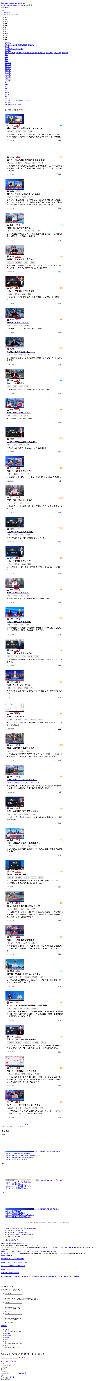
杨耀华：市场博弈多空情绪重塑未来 (17, 1153)
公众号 (7, 1329)
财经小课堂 (57, 53)
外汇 (6, 87)
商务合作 (20, 1232)
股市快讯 (24, 45)
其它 (6, 96)
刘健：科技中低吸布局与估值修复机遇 (47, 1151)
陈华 (11, 745)
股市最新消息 (13, 1243)
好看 (6, 57)
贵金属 (7, 93)
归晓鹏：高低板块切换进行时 (15, 1213)
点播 (19, 45)
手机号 (3, 1369)
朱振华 (12, 468)
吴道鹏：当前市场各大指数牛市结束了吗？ (48, 1180)
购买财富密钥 (11, 5)
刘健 (11, 125)
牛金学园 (8, 51)
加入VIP (3, 5)
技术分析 (8, 71)
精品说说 (14, 49)
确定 (20, 1357)
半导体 (3, 1135)
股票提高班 (19, 53)
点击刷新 (8, 1311)
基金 (19, 104)
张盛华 (12, 319)
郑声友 (12, 871)
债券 (6, 83)
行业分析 (8, 75)
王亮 (11, 288)
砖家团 (7, 47)
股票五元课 (41, 53)
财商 (6, 61)
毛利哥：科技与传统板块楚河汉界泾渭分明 (19, 1215)
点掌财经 (8, 43)
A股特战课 (11, 53)
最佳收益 (8, 100)
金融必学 (34, 53)
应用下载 (14, 1230)
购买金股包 (20, 5)
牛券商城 (65, 53)
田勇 (11, 840)
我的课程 (8, 1333)
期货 (6, 85)
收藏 (59, 140)
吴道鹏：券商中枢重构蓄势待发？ (16, 1188)
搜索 (21, 1126)
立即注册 (11, 1377)
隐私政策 (33, 1228)
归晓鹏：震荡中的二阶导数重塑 (16, 1159)
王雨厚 (12, 439)
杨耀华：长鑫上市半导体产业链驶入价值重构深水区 (22, 1155)
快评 (6, 59)
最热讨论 (20, 100)
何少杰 (12, 349)
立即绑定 (4, 1326)
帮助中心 (14, 1232)
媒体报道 (20, 1228)
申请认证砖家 (15, 1234)
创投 (6, 91)
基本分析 (8, 73)
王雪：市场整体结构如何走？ (15, 1184)
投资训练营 (27, 53)
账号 (2, 1363)
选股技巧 (8, 69)
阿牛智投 (8, 102)
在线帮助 (31, 45)
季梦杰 (12, 1036)
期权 (6, 89)
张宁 (11, 1102)
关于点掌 (14, 1228)
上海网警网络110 (6, 1255)
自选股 (7, 1337)
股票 (12, 104)
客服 (6, 1341)
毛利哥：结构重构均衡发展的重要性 (46, 1209)
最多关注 (14, 100)
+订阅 (16, 125)
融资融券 (8, 94)
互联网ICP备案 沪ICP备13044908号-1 (13, 1247)
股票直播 (8, 45)
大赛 (6, 98)
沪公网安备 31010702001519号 (11, 1253)
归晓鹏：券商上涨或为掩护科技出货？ (18, 1186)
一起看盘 (8, 104)
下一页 (25, 1124)
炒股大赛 (27, 100)
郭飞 (11, 903)
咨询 (6, 1345)
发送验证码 (22, 1373)
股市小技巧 (49, 53)
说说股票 (8, 49)
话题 (6, 55)
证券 (3, 1163)
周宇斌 (12, 971)
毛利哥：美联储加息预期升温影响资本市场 (19, 1157)
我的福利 (8, 1335)
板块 (15, 104)
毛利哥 (12, 256)
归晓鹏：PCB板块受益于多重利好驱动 (18, 1182)
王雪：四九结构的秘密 (13, 1211)
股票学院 (21, 1243)
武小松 (12, 157)
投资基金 (8, 81)
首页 (6, 53)
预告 (15, 45)
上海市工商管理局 (7, 1269)
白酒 (3, 1192)
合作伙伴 (27, 1228)
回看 (12, 45)
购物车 (7, 1339)
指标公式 (8, 79)
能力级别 (8, 65)
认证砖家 (20, 49)
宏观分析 (8, 77)
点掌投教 (20, 1230)
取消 (23, 1357)
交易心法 (8, 67)
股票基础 (8, 63)
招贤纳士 (23, 1234)
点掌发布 (30, 1234)
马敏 (11, 380)
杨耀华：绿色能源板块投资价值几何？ (18, 1217)
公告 (25, 1232)
